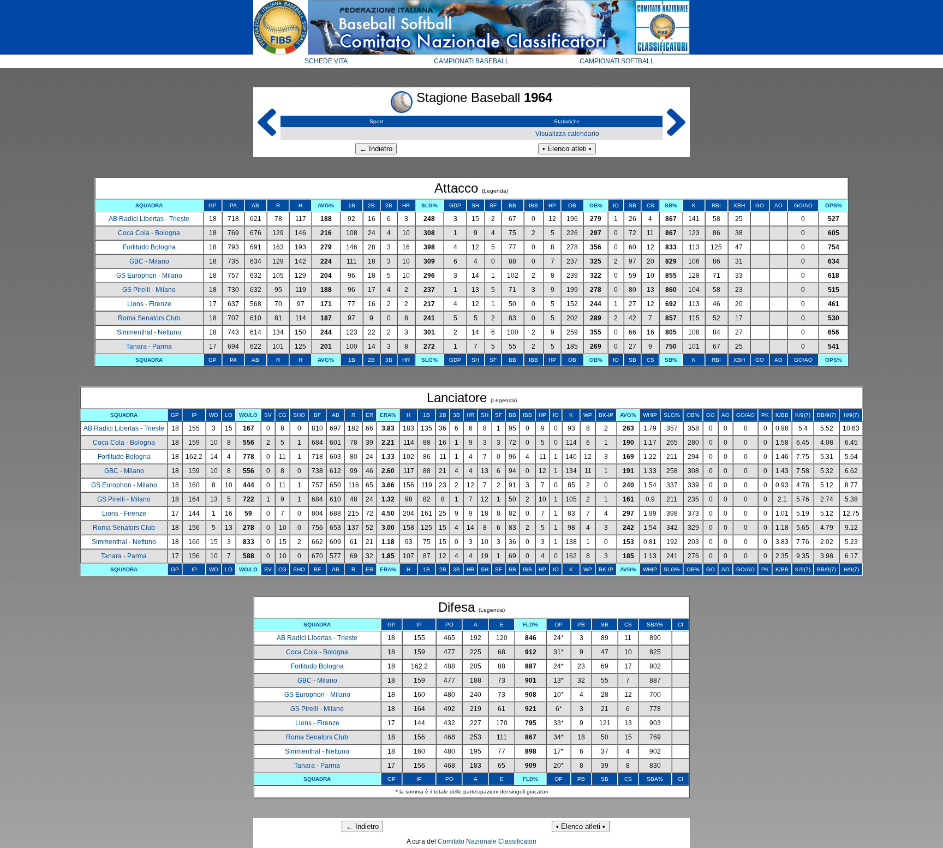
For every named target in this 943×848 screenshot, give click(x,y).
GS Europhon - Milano (149, 275)
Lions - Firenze (149, 304)
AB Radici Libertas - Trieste (149, 219)
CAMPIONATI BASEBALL (471, 61)
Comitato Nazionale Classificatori (487, 841)
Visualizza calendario (567, 134)
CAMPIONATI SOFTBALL (617, 61)
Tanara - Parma (149, 346)
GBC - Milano (149, 261)
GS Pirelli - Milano (149, 290)
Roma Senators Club (149, 318)
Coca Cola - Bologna (149, 233)
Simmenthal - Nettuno (149, 332)
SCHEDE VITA (326, 61)
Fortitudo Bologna (149, 247)
